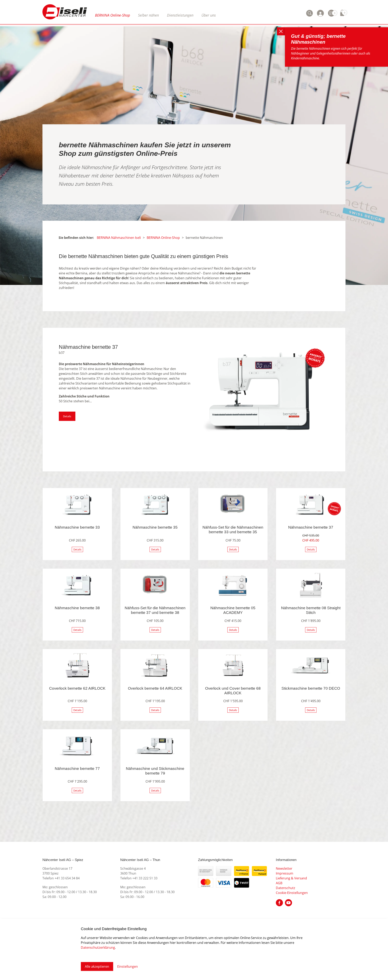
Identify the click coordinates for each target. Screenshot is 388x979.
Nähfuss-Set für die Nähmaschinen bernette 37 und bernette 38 (155, 610)
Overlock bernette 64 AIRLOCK (155, 688)
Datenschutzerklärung (98, 947)
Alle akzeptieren (97, 966)
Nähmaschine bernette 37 (310, 527)
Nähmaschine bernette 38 (77, 608)
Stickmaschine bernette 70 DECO (311, 688)
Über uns (208, 15)
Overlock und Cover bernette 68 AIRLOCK (233, 690)
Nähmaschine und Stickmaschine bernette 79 (155, 770)
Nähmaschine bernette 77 (77, 768)
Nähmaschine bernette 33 (77, 527)
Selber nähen (148, 15)
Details (67, 416)
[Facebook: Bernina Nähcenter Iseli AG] (279, 902)
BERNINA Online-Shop (112, 15)
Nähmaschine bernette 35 (155, 527)
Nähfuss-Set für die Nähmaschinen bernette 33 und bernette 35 (232, 529)
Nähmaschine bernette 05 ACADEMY (232, 610)
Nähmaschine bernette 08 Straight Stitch (311, 610)
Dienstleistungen (180, 15)
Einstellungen (127, 966)
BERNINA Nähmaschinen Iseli (119, 237)
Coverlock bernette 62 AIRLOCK (77, 688)
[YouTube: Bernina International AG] (288, 902)
